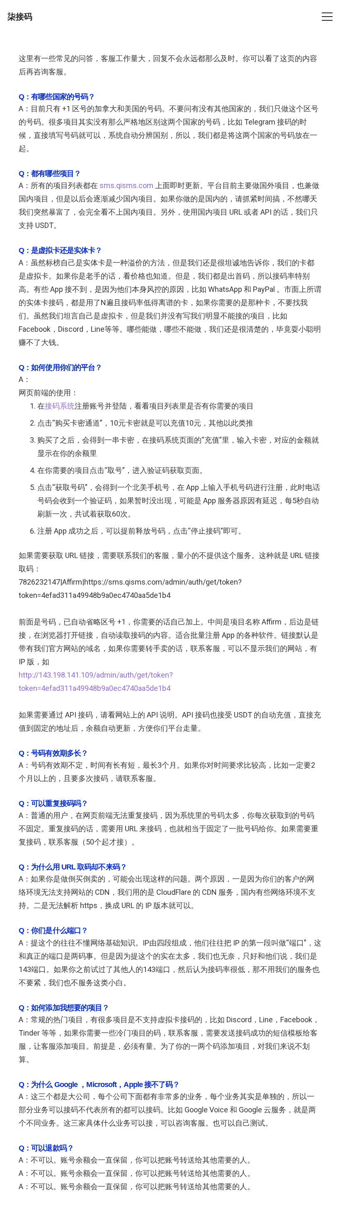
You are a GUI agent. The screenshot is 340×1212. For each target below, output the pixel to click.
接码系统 (60, 406)
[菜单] (327, 16)
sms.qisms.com (126, 185)
